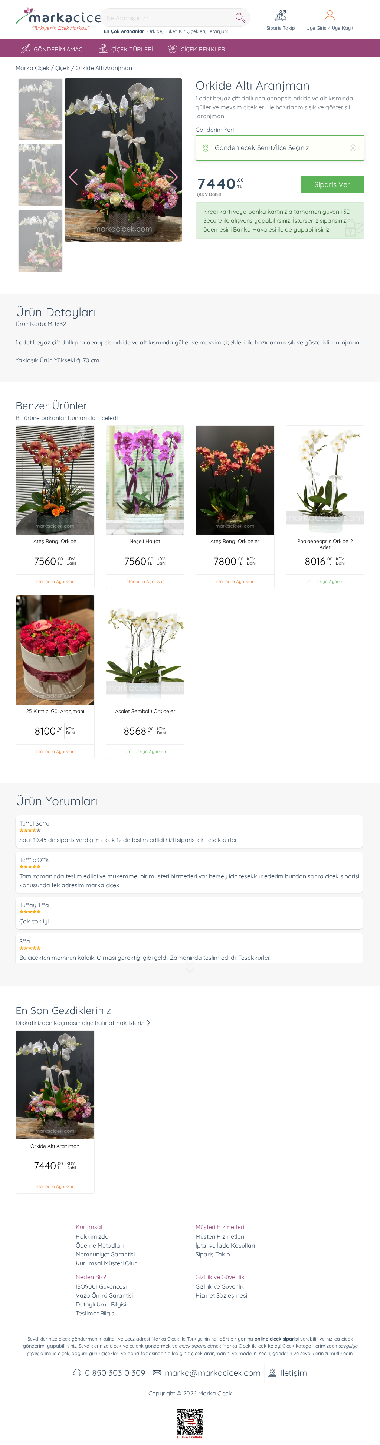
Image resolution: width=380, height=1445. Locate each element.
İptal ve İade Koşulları (225, 1245)
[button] (74, 177)
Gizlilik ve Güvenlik (220, 1286)
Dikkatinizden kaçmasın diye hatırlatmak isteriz (80, 1022)
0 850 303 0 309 (115, 1373)
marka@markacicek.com (213, 1373)
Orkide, (155, 31)
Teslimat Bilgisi (95, 1313)
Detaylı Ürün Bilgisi (101, 1304)
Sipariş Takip (213, 1254)
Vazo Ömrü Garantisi (104, 1295)
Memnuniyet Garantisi (105, 1254)
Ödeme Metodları (100, 1245)
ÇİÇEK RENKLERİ (204, 49)
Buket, (170, 31)
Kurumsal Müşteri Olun (107, 1263)
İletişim (293, 1373)
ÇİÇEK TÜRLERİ (132, 49)
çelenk (137, 1346)
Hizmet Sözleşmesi (221, 1295)
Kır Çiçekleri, (192, 31)
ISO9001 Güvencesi (101, 1286)
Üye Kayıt (342, 28)
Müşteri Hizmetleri (220, 1236)
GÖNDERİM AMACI (59, 49)
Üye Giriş (316, 28)
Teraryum (218, 31)
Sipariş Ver (332, 184)
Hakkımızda (92, 1236)
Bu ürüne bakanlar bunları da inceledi (67, 418)
